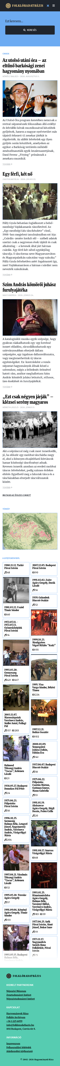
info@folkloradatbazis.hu (20, 1025)
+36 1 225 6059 (14, 1021)
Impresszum (13, 1043)
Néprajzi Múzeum (16, 991)
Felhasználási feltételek (18, 1047)
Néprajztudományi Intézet (20, 998)
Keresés (32, 30)
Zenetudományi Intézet (18, 995)
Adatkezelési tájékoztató (19, 1051)
